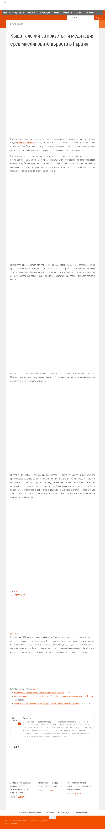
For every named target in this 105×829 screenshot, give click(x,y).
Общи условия (81, 812)
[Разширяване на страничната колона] (3, 24)
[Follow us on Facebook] (90, 822)
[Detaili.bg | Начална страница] (15, 5)
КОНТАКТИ (90, 13)
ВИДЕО (56, 13)
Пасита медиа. (11, 823)
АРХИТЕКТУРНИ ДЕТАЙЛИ (13, 13)
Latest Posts (19, 595)
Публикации (16, 24)
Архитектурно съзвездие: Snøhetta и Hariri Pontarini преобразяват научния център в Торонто (54, 696)
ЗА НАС (79, 13)
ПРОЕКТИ (31, 13)
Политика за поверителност (30, 812)
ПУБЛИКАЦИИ (44, 13)
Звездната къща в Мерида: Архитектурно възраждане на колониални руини (46, 703)
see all (36, 689)
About (16, 591)
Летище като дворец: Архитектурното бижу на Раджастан (39, 692)
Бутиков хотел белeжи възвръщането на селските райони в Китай (79, 786)
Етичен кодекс (64, 812)
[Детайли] (26, 630)
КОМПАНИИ (67, 13)
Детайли (14, 633)
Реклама (50, 812)
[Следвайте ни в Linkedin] (99, 822)
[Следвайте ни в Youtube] (95, 822)
